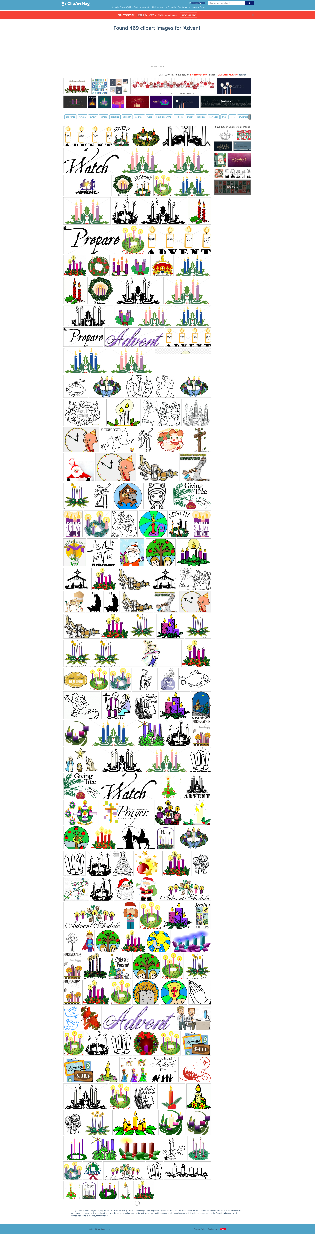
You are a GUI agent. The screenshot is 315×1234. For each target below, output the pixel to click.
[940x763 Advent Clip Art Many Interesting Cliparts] (81, 706)
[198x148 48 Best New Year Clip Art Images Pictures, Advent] (157, 468)
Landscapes (193, 7)
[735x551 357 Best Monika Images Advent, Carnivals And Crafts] (195, 680)
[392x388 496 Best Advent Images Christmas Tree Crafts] (175, 706)
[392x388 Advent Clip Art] (178, 916)
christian (127, 117)
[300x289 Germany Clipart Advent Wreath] (107, 1191)
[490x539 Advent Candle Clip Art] (174, 1149)
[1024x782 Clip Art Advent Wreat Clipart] (194, 1019)
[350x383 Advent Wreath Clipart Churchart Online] (92, 1172)
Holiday (155, 7)
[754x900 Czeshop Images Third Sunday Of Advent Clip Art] (95, 967)
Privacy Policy (199, 1229)
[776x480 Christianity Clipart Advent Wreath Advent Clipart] (163, 212)
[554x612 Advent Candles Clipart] (72, 1172)
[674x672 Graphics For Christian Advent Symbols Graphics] (168, 813)
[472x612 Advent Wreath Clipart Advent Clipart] (163, 186)
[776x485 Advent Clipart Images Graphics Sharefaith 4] (166, 760)
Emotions (182, 7)
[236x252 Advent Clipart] (76, 734)
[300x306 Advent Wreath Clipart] (104, 1149)
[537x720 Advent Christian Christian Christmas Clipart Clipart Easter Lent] (74, 553)
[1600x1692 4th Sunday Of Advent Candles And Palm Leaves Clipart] (77, 654)
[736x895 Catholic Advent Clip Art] (119, 967)
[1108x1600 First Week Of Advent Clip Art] (89, 1191)
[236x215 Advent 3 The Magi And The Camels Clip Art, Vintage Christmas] (76, 580)
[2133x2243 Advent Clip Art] (171, 1123)
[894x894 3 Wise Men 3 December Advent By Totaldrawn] (133, 1070)
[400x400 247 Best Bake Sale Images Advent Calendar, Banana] (75, 680)
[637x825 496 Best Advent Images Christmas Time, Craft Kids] (98, 680)
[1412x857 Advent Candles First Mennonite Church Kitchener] (135, 1123)
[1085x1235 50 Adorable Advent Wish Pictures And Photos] (144, 1097)
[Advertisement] (157, 49)
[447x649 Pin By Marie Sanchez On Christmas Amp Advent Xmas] (145, 440)
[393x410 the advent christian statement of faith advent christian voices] (75, 387)
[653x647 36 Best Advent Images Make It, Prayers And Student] (145, 680)
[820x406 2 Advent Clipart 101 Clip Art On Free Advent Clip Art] (87, 186)
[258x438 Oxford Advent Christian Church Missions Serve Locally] (202, 916)
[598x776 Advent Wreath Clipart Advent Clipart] (133, 241)
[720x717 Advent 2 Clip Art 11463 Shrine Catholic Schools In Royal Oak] (104, 580)
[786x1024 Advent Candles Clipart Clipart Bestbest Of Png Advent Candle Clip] (199, 211)
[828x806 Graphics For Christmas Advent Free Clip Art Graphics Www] (197, 813)
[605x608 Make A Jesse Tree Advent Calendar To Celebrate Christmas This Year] (174, 993)
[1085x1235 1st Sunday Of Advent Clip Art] (145, 706)
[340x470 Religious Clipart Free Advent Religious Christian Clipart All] (201, 864)
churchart (243, 117)
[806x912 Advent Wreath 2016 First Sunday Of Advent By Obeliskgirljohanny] (140, 266)
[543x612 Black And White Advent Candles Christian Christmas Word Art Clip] (101, 890)
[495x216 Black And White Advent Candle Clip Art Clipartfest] (187, 1172)
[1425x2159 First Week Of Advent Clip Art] (201, 525)
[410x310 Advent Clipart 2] (81, 760)
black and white (163, 117)
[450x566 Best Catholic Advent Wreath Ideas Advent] (120, 266)
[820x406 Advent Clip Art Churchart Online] (150, 654)
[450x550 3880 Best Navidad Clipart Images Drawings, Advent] (132, 553)
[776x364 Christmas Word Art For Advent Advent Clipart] (178, 241)
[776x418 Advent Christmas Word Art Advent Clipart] (91, 241)
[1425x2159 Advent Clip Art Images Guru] (72, 525)
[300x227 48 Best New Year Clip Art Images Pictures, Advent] (81, 440)
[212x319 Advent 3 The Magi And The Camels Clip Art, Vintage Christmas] (94, 603)
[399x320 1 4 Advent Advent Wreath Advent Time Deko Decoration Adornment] (146, 137)
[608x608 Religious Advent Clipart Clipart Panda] (76, 839)
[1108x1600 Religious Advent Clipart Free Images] (165, 838)
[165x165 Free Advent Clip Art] (197, 787)
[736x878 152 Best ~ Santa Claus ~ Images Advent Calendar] (146, 890)
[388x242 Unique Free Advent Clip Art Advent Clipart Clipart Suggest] (192, 317)
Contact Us (212, 1229)
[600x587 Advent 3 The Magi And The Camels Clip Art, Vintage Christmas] (163, 1070)
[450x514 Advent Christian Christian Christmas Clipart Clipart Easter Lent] (199, 440)
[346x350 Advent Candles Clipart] (97, 1123)
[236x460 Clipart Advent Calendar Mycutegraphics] (130, 916)
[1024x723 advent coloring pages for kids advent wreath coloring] (84, 413)
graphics (115, 117)
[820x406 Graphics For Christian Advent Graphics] (126, 813)
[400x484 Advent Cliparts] (106, 1070)
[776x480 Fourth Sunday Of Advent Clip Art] (85, 1097)
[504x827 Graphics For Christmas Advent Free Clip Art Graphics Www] (126, 1191)
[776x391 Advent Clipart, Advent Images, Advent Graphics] (91, 162)
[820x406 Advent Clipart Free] (92, 916)
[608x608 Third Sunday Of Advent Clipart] (146, 993)
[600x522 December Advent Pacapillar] (171, 440)
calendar (139, 117)
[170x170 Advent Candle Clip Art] (171, 1097)
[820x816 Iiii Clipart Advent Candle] (144, 1191)
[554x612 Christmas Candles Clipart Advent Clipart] (97, 525)
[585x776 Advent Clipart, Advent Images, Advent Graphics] (121, 137)
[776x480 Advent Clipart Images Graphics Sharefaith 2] (122, 760)
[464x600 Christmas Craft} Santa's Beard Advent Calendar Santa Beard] (124, 890)
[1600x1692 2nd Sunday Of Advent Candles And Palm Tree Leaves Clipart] (142, 627)
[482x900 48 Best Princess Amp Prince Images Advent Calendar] (88, 942)
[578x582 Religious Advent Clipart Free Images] (103, 839)
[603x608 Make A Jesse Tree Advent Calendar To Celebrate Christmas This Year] (160, 554)
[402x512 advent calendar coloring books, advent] (165, 387)
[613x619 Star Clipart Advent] (159, 942)
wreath (82, 117)
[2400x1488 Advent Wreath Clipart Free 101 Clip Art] (139, 1149)
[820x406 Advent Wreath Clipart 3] (185, 890)
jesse (232, 117)
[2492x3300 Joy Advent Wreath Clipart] (180, 525)
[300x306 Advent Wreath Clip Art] (151, 734)
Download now (189, 15)
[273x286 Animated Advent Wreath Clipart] (146, 1044)
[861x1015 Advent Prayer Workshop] (200, 993)
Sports (163, 7)
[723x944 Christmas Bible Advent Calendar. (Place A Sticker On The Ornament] (123, 864)
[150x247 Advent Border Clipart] (71, 1019)
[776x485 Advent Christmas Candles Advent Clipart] (86, 212)
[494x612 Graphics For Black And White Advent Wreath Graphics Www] (121, 1044)
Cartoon (137, 7)
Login (189, 3)
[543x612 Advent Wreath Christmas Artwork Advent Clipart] (125, 212)
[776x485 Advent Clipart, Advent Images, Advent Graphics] (142, 162)
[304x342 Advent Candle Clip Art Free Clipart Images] (199, 1149)
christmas (70, 117)
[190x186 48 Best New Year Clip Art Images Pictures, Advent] (195, 468)
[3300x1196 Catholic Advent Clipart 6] (139, 1019)
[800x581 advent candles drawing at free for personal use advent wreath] (106, 387)
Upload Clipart (198, 3)
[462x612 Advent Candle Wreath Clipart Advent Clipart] (143, 186)
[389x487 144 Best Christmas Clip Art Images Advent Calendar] (91, 1019)
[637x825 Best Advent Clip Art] (151, 916)
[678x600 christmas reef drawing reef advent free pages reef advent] (139, 387)
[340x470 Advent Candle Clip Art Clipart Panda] (73, 1123)
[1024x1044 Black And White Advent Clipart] (76, 890)
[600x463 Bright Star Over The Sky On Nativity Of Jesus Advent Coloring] (195, 580)
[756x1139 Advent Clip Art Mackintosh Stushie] (201, 734)
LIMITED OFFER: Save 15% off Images (187, 74)
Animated (146, 7)
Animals (115, 7)
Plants (202, 7)
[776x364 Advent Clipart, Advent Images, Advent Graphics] (87, 137)
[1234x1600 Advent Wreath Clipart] (73, 1044)
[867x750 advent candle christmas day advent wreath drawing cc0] (124, 413)
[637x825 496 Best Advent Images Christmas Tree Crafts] (120, 1097)
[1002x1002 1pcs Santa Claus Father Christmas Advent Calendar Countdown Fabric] (78, 468)
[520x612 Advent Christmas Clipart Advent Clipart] (123, 186)
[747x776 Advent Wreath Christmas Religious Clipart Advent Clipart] (99, 266)
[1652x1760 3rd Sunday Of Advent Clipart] (198, 967)
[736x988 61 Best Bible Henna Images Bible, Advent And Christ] (168, 680)
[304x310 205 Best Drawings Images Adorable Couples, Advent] (158, 497)
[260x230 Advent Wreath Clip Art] (194, 553)
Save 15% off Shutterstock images (232, 127)
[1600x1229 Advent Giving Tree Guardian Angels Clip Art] (192, 497)
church (190, 117)
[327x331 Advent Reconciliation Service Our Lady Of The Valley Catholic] (116, 706)
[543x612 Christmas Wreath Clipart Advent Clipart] (97, 1044)
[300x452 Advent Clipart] (201, 706)
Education (172, 7)
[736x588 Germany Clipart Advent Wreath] (80, 813)
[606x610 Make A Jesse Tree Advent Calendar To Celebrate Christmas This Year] (153, 525)
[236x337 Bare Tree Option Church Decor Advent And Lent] (71, 942)
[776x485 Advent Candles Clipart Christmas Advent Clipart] (188, 162)
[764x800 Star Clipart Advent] (148, 864)
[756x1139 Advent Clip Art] (72, 967)
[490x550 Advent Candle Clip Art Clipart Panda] (199, 1097)
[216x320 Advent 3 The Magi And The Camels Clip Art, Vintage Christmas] (111, 603)
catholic (179, 117)
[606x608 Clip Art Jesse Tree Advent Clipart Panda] (127, 497)
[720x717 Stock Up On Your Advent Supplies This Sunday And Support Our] (176, 864)
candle (104, 117)
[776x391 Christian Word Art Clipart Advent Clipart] (129, 787)
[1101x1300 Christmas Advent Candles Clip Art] (170, 787)
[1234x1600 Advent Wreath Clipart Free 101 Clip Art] (170, 1044)
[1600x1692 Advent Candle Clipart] (77, 497)
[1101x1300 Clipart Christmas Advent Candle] (72, 1191)
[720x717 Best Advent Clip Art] (196, 654)
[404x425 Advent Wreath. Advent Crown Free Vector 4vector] (162, 266)
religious (201, 117)
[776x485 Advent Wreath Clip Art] (113, 734)
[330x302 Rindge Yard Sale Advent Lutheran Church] (196, 1044)
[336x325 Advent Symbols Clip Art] (102, 554)
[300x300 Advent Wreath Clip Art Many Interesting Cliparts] (76, 1149)
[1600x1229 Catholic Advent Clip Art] (81, 787)
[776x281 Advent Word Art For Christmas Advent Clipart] (134, 338)
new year (213, 117)
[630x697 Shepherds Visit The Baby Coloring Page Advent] (124, 525)
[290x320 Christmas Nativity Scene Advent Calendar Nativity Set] (74, 603)
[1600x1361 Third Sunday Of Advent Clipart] (195, 1070)
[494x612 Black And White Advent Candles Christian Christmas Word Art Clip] (200, 760)
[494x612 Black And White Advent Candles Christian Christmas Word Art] (74, 864)
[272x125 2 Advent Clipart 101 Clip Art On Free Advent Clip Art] (88, 317)
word (149, 117)
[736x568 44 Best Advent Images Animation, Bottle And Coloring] (117, 440)
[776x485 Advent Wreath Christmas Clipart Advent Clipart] (154, 317)
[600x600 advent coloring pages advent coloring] (196, 413)
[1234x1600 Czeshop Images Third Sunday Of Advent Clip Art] (172, 967)
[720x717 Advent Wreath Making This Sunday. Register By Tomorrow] (114, 627)
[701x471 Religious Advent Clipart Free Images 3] (136, 839)
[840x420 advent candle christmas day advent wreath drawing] (183, 362)
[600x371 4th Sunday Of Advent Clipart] (191, 942)
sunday (93, 117)
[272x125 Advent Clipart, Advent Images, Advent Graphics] (186, 137)
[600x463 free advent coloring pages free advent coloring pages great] (161, 413)
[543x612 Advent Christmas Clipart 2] (178, 734)
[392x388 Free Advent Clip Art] (170, 627)
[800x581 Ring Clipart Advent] (193, 838)
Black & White (126, 7)
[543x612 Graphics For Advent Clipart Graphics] (99, 864)
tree (224, 117)
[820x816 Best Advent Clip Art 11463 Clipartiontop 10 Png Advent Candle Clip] (74, 266)
